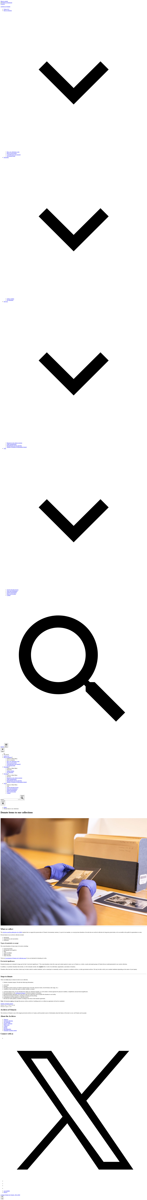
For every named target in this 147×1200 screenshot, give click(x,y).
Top (2, 1198)
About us (6, 1019)
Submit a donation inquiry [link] (7, 1003)
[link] (6, 2)
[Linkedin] (5, 1188)
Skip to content (4, 1)
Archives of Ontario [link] (5, 6)
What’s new (6, 1025)
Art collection (7, 1022)
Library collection (8, 1023)
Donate (5, 1027)
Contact (5, 1026)
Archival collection (8, 1020)
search (2, 799)
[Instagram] (5, 1183)
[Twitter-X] (75, 1181)
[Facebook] (4, 1038)
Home (5, 807)
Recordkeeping (7, 1029)
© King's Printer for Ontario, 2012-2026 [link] (10, 1195)
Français (3, 4)
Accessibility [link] (7, 1191)
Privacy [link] (5, 1192)
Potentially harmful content (10, 1030)
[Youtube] (5, 1185)
